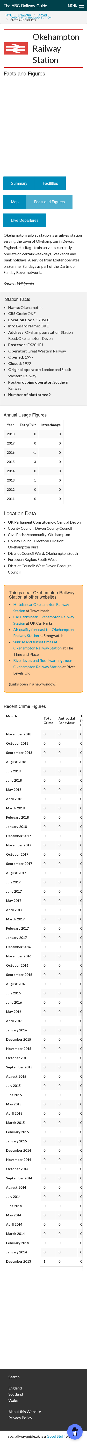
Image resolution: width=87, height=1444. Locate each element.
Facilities (50, 183)
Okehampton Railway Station (30, 17)
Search (14, 1376)
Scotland (15, 1394)
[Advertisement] (43, 128)
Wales (13, 1400)
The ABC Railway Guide (25, 5)
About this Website (24, 1411)
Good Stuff (56, 1436)
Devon (42, 14)
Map (15, 201)
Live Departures (24, 220)
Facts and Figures (49, 201)
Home (8, 14)
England (24, 14)
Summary (19, 183)
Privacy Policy (20, 1417)
